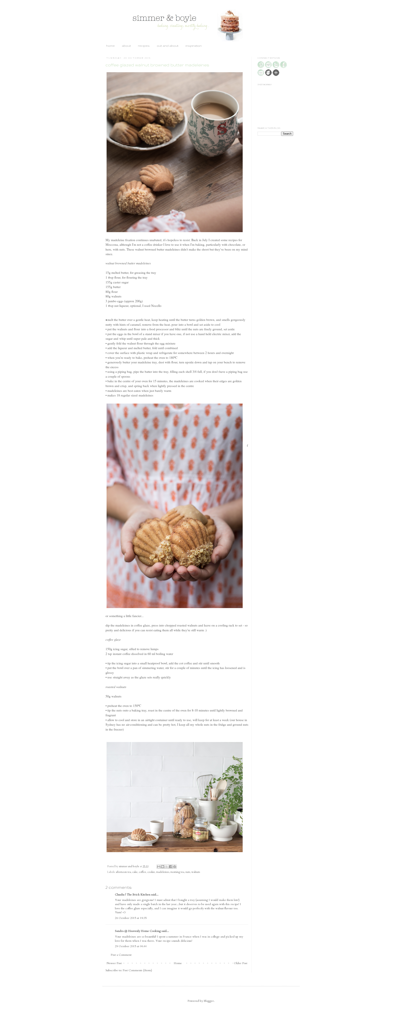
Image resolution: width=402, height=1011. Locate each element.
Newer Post (114, 963)
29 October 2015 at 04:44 (131, 946)
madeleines (162, 872)
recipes (144, 45)
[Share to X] (167, 866)
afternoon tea (123, 872)
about (126, 45)
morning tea (177, 872)
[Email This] (159, 866)
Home (178, 963)
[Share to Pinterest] (175, 866)
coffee (142, 872)
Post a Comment (121, 955)
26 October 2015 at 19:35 (131, 918)
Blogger (209, 1001)
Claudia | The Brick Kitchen (132, 895)
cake (135, 872)
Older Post (240, 963)
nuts (188, 872)
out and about (167, 45)
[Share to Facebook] (171, 866)
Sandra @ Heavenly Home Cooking (138, 931)
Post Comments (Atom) (137, 970)
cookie (151, 872)
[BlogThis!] (163, 866)
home (110, 45)
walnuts (195, 872)
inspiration (194, 45)
